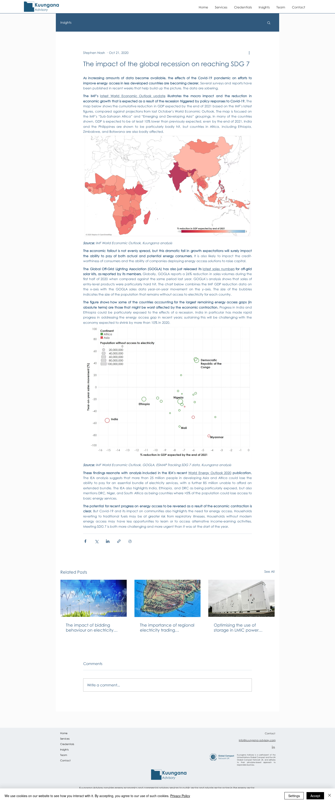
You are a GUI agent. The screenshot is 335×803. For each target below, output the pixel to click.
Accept (315, 795)
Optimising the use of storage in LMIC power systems (236, 627)
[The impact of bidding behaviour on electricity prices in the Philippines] (93, 598)
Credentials (67, 744)
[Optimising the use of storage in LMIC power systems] (241, 598)
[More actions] (249, 52)
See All (269, 571)
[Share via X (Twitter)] (96, 541)
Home (63, 733)
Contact (65, 760)
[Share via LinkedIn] (108, 541)
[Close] (329, 795)
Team (63, 754)
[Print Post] (130, 541)
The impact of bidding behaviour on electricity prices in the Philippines (89, 627)
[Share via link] (119, 541)
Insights (65, 22)
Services (65, 738)
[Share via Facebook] (85, 541)
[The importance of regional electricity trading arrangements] (167, 598)
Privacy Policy (180, 795)
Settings (294, 795)
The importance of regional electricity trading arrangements (167, 627)
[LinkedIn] (273, 747)
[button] (269, 22)
